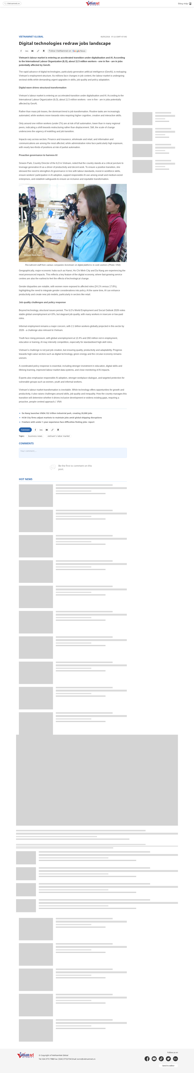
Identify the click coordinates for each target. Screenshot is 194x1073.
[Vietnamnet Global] (100, 5)
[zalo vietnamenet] (175, 1058)
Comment (25, 430)
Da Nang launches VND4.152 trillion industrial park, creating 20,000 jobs (57, 413)
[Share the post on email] (32, 51)
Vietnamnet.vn (13, 3)
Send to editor (168, 1065)
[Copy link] (38, 51)
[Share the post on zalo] (27, 51)
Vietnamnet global (31, 36)
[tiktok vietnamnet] (161, 1058)
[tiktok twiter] (168, 1058)
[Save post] (44, 51)
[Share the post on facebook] (21, 51)
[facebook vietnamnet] (147, 1058)
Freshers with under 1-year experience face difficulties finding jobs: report (58, 422)
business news (35, 436)
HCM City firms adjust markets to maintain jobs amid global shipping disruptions (62, 417)
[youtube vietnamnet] (154, 1058)
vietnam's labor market (59, 436)
